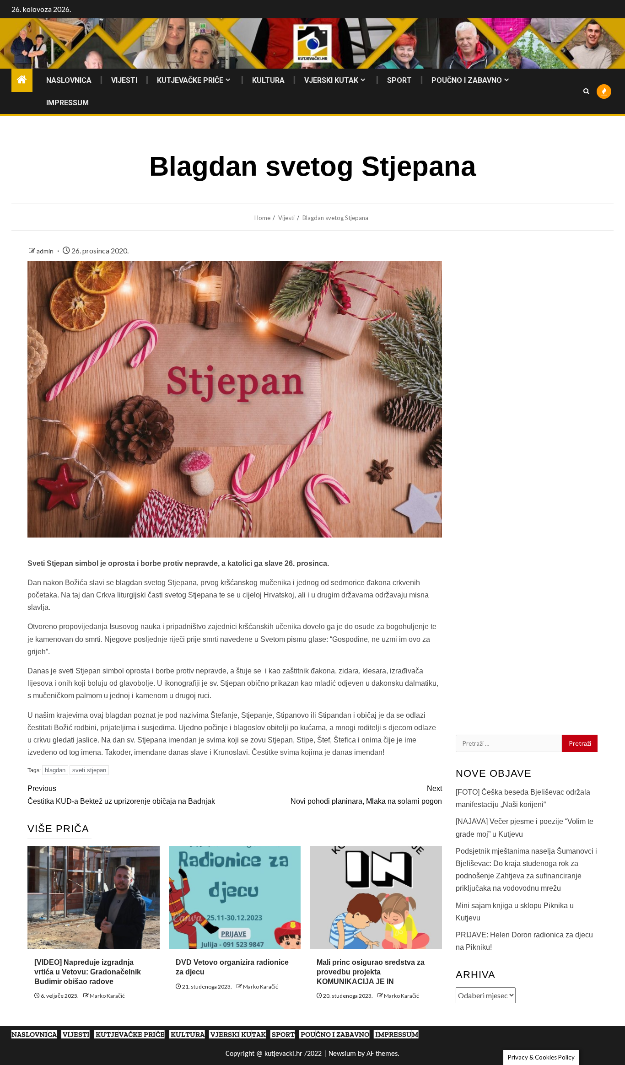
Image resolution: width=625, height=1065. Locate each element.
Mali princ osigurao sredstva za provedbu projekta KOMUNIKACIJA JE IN (371, 971)
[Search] (586, 91)
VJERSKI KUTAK (331, 80)
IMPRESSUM (67, 102)
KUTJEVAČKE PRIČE (190, 80)
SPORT (399, 80)
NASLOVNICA (69, 80)
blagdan (55, 770)
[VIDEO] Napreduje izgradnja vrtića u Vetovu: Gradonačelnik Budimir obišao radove (87, 971)
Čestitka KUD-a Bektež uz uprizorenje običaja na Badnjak (121, 795)
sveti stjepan (89, 770)
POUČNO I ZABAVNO (466, 80)
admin (46, 251)
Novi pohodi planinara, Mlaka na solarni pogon (366, 795)
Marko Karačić (107, 995)
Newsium (342, 1054)
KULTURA (268, 80)
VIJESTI (124, 80)
